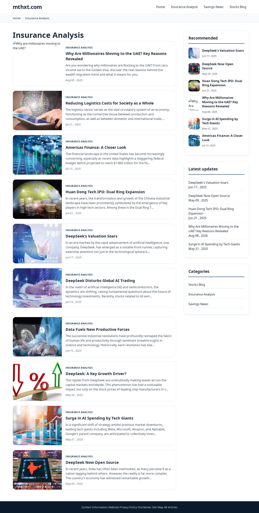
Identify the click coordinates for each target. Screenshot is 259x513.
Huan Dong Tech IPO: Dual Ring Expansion (105, 191)
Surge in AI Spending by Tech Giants (99, 418)
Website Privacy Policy (122, 507)
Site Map (157, 507)
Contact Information (95, 507)
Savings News (214, 7)
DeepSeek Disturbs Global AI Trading (100, 280)
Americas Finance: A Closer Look (96, 147)
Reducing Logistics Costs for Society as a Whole (110, 103)
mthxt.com (27, 6)
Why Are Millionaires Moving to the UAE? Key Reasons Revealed (213, 228)
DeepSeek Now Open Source (92, 462)
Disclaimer (144, 507)
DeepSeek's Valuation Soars (91, 236)
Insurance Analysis (184, 7)
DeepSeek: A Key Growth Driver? (96, 373)
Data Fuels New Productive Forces (98, 329)
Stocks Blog (238, 7)
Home (160, 7)
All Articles (170, 507)
